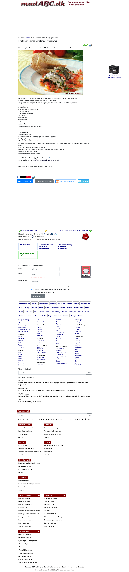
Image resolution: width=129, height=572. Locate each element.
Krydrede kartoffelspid (50, 507)
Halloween (21, 365)
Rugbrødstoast (22, 445)
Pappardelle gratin (23, 481)
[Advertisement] (55, 21)
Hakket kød (40, 365)
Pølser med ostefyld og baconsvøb (29, 484)
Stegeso (39, 331)
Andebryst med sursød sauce (27, 428)
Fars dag (21, 363)
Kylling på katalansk (24, 501)
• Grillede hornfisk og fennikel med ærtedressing (65, 246)
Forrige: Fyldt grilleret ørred (29, 230)
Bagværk (58, 350)
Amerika (77, 341)
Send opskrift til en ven (67, 181)
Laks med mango (23, 487)
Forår (20, 336)
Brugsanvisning (23, 320)
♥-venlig (77, 329)
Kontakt (64, 567)
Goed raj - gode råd (50, 523)
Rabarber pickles (49, 504)
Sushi (57, 343)
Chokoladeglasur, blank (25, 553)
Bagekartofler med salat (25, 520)
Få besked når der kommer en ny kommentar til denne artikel (51, 290)
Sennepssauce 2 (23, 517)
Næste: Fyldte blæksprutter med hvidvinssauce (74, 230)
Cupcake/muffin (61, 352)
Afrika (76, 338)
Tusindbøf (47, 511)
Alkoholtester (22, 323)
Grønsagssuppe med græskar (53, 520)
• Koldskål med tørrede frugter (26, 254)
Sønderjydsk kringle (24, 466)
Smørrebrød (59, 339)
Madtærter (59, 359)
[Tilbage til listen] (46, 230)
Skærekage (78, 320)
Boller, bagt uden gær (24, 534)
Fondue (39, 329)
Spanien (77, 358)
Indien (76, 349)
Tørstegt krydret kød (24, 526)
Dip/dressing (60, 332)
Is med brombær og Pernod (52, 434)
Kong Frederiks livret (24, 537)
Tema (20, 345)
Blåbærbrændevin (49, 501)
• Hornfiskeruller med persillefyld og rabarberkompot (46, 246)
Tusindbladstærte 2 (50, 514)
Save (29, 177)
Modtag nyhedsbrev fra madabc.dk (43, 292)
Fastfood (58, 324)
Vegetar (77, 333)
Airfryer (39, 327)
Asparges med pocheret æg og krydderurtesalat (30, 452)
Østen (76, 362)
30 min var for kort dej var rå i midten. (29, 402)
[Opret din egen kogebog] (85, 271)
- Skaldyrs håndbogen (25, 547)
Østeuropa (78, 364)
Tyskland (77, 360)
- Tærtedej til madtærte (25, 550)
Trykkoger (40, 335)
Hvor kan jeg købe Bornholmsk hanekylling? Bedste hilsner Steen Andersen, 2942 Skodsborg (47, 390)
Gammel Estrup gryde (25, 559)
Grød (57, 330)
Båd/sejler (40, 348)
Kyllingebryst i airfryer (50, 498)
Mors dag (21, 361)
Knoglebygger (48, 452)
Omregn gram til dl (24, 329)
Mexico (77, 353)
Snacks (58, 341)
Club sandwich (22, 434)
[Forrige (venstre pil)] (84, 45)
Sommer (21, 338)
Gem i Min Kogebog (25, 181)
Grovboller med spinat (25, 469)
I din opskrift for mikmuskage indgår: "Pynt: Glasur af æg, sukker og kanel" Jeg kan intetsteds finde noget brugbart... (54, 396)
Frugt (57, 326)
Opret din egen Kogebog (44, 181)
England (77, 343)
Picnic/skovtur (41, 352)
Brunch (58, 322)
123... (89, 419)
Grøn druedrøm (48, 448)
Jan (19, 400)
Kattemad (40, 343)
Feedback (84, 181)
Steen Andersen (23, 388)
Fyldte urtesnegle (23, 523)
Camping (40, 350)
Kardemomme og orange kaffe (53, 445)
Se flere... (21, 437)
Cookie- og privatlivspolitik (76, 567)
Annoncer (57, 567)
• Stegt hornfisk (24, 245)
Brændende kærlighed (25, 431)
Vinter (20, 343)
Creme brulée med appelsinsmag (54, 428)
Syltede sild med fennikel (26, 448)
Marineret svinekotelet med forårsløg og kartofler (30, 511)
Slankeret (77, 327)
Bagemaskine (60, 348)
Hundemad (40, 341)
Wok (38, 333)
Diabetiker (78, 331)
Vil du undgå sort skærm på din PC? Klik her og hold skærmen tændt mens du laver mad (48, 48)
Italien (76, 351)
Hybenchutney (22, 507)
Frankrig (77, 345)
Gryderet (58, 328)
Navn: (20, 268)
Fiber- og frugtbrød (24, 498)
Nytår (20, 354)
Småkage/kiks (79, 322)
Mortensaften (41, 322)
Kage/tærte (59, 354)
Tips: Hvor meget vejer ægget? (27, 562)
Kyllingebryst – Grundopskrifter (27, 541)
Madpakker (59, 335)
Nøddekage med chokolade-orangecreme (30, 463)
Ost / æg (58, 337)
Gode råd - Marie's (49, 526)
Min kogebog (22, 327)
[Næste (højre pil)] (87, 45)
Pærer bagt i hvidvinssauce (52, 431)
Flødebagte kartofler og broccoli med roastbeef (30, 514)
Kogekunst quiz (23, 331)
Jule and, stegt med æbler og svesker (55, 517)
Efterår (20, 341)
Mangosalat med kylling (25, 504)
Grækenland (78, 347)
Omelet (58, 361)
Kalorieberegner (23, 325)
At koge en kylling (23, 544)
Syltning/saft (41, 359)
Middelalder (78, 355)
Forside (27, 38)
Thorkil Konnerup (23, 394)
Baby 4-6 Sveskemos (25, 556)
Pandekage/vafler (61, 363)
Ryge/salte (40, 357)
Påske (20, 359)
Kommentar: (22, 281)
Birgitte (20, 380)
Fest (19, 352)
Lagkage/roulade (61, 357)
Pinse (20, 356)
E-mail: (20, 273)
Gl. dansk (21, 347)
